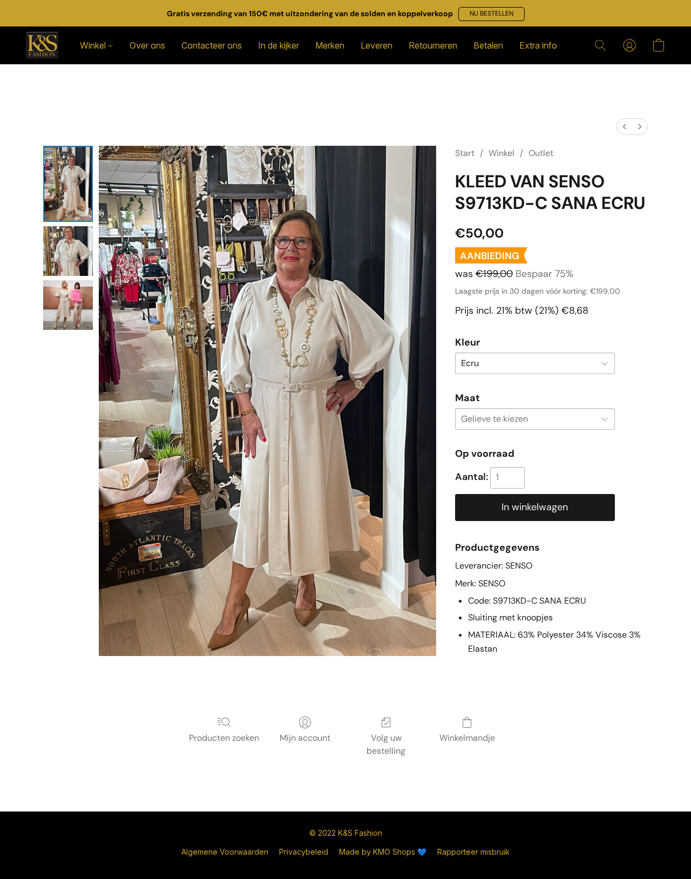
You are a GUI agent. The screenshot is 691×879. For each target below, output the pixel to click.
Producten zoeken (224, 737)
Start (465, 153)
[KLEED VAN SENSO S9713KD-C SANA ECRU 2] (68, 305)
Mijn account (305, 737)
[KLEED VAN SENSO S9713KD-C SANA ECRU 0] (68, 184)
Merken (329, 45)
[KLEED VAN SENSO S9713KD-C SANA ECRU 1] (68, 251)
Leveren (376, 45)
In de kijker (278, 45)
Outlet (541, 153)
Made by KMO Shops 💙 (382, 851)
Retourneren (433, 45)
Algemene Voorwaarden (224, 851)
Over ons (147, 45)
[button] (491, 14)
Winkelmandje (467, 737)
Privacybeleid (303, 851)
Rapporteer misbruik (473, 851)
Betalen (488, 45)
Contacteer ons (211, 45)
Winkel (94, 45)
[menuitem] (624, 126)
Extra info (538, 45)
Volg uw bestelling (386, 744)
